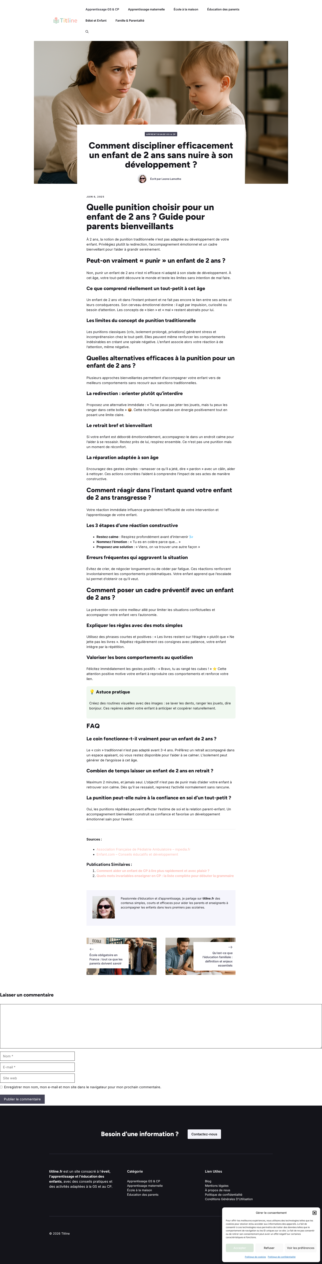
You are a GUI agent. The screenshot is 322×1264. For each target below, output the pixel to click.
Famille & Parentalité (130, 20)
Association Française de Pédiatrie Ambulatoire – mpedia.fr (143, 849)
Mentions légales (216, 1185)
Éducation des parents (223, 9)
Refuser (269, 1248)
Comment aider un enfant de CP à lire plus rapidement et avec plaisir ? (153, 871)
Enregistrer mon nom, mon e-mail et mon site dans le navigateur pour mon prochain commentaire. (82, 1087)
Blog (208, 1181)
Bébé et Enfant (96, 20)
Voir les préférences (300, 1248)
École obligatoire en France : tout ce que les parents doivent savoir (106, 959)
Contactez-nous (204, 1134)
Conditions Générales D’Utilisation (229, 1199)
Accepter (239, 1248)
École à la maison (186, 9)
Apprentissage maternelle (146, 9)
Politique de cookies (255, 1256)
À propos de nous (217, 1190)
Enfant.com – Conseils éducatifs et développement (137, 854)
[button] (314, 1213)
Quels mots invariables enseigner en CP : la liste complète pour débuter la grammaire (165, 876)
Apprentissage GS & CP (102, 9)
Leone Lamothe (171, 178)
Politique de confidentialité (282, 1256)
